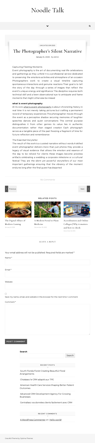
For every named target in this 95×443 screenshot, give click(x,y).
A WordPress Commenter (33, 420)
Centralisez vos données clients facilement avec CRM (46, 402)
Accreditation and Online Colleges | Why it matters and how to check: (76, 224)
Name (8, 258)
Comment (10, 302)
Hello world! (55, 420)
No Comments (47, 180)
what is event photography (38, 107)
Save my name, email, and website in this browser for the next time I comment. (41, 297)
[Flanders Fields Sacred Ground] (10, 189)
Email (8, 270)
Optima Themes (26, 438)
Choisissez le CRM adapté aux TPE (37, 379)
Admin (56, 57)
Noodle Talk (47, 10)
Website (8, 282)
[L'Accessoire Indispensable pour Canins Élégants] (84, 189)
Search (23, 352)
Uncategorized (47, 45)
